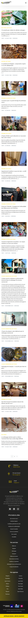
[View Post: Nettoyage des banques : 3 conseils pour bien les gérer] (14, 354)
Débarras (3, 98)
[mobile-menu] (25, 3)
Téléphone (15, 465)
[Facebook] (10, 509)
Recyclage (9, 27)
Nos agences (14, 572)
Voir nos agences (16, 474)
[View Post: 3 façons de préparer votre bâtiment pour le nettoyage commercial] (14, 319)
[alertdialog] (14, 616)
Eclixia (20, 611)
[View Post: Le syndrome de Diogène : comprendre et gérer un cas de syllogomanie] (14, 51)
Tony (2, 38)
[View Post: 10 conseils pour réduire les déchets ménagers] (14, 18)
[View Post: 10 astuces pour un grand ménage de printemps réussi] (14, 88)
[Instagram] (18, 509)
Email (15, 480)
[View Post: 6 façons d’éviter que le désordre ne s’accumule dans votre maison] (14, 123)
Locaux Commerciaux (6, 276)
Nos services (14, 542)
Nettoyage (4, 27)
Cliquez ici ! (16, 482)
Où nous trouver (16, 473)
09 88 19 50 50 (16, 466)
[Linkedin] (14, 509)
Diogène (3, 61)
